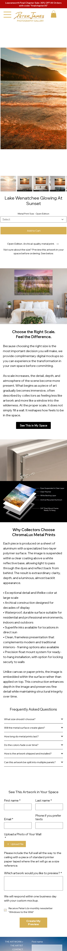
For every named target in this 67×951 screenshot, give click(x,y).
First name (12, 714)
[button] (54, 14)
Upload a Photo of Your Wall (22, 749)
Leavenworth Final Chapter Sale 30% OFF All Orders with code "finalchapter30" (33, 4)
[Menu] (7, 15)
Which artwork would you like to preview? (33, 786)
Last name (43, 714)
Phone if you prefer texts (48, 730)
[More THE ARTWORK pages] (22, 855)
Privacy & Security (15, 902)
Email (8, 732)
